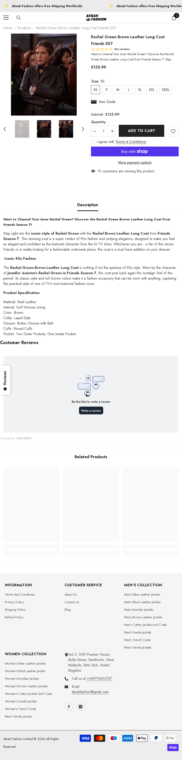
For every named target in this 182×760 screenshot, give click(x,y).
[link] (31, 546)
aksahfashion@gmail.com (90, 691)
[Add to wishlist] (173, 131)
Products (24, 27)
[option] (43, 75)
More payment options (135, 162)
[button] (4, 129)
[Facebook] (69, 706)
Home (7, 27)
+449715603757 (99, 678)
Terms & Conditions (130, 142)
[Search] (18, 17)
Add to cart (141, 130)
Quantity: (98, 122)
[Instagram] (80, 706)
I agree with (105, 142)
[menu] (6, 17)
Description (87, 205)
